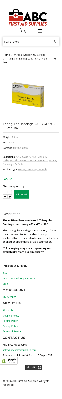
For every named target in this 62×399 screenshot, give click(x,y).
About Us (8, 310)
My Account (9, 297)
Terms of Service (12, 331)
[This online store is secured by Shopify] (9, 361)
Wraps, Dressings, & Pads (29, 54)
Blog (5, 283)
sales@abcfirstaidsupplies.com (20, 350)
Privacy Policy (10, 326)
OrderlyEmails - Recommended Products (25, 160)
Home (6, 54)
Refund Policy (10, 320)
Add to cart (21, 194)
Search (6, 273)
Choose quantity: (14, 186)
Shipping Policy (11, 315)
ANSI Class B (39, 156)
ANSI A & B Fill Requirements (19, 278)
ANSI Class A (23, 156)
